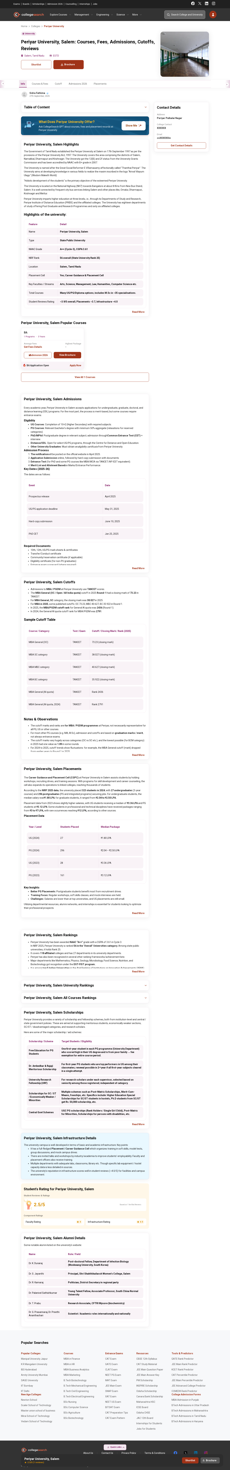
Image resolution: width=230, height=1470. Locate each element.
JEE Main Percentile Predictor (187, 1380)
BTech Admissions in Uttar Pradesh (190, 1405)
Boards (26, 4)
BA (25, 332)
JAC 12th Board (144, 1418)
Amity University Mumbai (34, 1375)
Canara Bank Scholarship (149, 1396)
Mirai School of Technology (35, 1416)
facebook (175, 1453)
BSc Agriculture (72, 1412)
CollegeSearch (28, 14)
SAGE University (29, 1380)
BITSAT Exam (112, 1407)
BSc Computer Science (76, 1407)
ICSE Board (142, 1407)
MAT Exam (111, 1380)
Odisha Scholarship (146, 1391)
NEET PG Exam (113, 1375)
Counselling (71, 4)
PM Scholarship (144, 1380)
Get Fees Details (33, 347)
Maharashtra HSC (145, 1402)
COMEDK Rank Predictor (184, 1391)
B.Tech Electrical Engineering (79, 1396)
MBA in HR (69, 1364)
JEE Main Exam (113, 1385)
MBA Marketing (72, 1375)
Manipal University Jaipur (34, 1358)
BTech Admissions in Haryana (187, 1421)
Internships (84, 4)
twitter (185, 1453)
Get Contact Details (181, 145)
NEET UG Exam (113, 1402)
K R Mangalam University (34, 1364)
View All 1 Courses (85, 377)
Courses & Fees (40, 83)
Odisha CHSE (143, 1412)
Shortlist (36, 64)
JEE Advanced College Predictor (189, 1385)
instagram (205, 1453)
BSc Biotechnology (74, 1418)
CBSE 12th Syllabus (146, 1358)
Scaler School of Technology (36, 1405)
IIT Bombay (27, 1385)
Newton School (29, 1400)
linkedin (195, 1453)
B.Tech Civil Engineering (76, 1391)
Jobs (95, 4)
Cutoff (58, 83)
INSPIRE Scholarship (147, 1385)
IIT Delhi (25, 1391)
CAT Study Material (146, 1364)
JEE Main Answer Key (147, 1375)
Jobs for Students (146, 1428)
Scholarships (38, 4)
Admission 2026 (55, 4)
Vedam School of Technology (36, 1421)
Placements (100, 83)
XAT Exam (110, 1396)
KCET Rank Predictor (182, 1369)
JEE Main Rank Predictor (185, 1364)
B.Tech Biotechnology (75, 1380)
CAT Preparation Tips (116, 1412)
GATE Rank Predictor (183, 1358)
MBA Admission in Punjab (185, 1400)
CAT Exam (110, 1358)
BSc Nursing (70, 1402)
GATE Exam (111, 1364)
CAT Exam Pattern (115, 1418)
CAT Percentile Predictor (185, 1375)
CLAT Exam (111, 1369)
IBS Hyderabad (29, 1369)
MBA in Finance (72, 1358)
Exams (16, 4)
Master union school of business (38, 1410)
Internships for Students (149, 1423)
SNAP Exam (111, 1391)
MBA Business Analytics (76, 1369)
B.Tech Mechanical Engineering (80, 1385)
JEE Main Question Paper (149, 1369)
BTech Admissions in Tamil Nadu (189, 1416)
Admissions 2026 (78, 83)
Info (23, 83)
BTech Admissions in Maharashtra (190, 1410)
